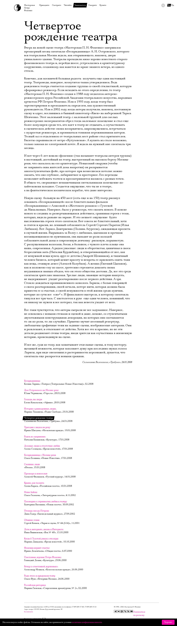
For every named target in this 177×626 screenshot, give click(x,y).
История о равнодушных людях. (40, 408)
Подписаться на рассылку (134, 612)
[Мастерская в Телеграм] (115, 611)
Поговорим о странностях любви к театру (45, 501)
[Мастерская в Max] (121, 611)
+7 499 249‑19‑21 (91, 607)
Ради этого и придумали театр (39, 575)
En (173, 5)
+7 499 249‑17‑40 (78, 607)
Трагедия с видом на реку (37, 427)
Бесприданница (32, 381)
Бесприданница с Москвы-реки (40, 455)
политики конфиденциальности (87, 622)
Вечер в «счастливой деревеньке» (41, 566)
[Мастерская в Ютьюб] (131, 611)
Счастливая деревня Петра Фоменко (42, 557)
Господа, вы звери (33, 399)
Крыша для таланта (34, 483)
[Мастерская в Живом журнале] (125, 611)
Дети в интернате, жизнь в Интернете (43, 529)
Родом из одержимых (34, 436)
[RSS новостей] (128, 611)
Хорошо (168, 622)
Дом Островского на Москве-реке (41, 390)
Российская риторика (35, 585)
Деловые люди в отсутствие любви (42, 446)
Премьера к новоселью (35, 473)
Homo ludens (30, 492)
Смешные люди (32, 464)
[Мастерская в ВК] (118, 611)
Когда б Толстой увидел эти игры (41, 538)
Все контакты (28, 612)
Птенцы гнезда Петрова (36, 510)
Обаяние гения (31, 520)
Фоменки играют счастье (37, 548)
